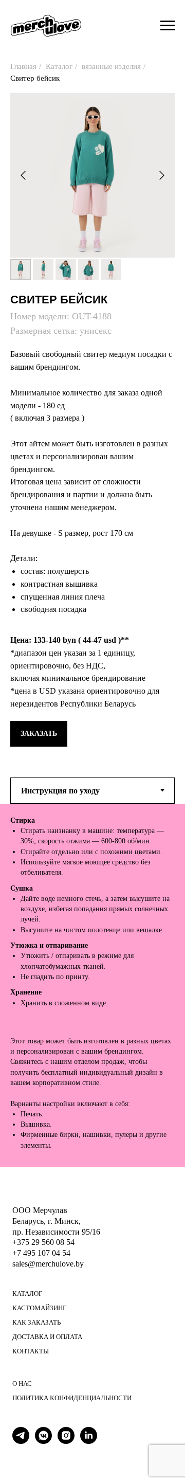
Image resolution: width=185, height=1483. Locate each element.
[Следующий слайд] (161, 175)
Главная (23, 66)
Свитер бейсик (35, 78)
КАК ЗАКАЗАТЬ (36, 1322)
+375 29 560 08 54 (43, 1242)
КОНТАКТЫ (30, 1351)
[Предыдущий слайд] (23, 175)
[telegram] (20, 1441)
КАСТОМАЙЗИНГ (39, 1308)
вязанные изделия (111, 66)
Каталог (59, 66)
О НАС (22, 1383)
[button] (38, 734)
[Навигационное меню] (167, 26)
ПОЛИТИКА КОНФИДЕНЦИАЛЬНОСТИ (72, 1398)
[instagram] (66, 1441)
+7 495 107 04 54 (41, 1253)
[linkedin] (88, 1441)
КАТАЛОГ (27, 1293)
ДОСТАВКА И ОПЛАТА (47, 1336)
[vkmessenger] (43, 1441)
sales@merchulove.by (48, 1263)
